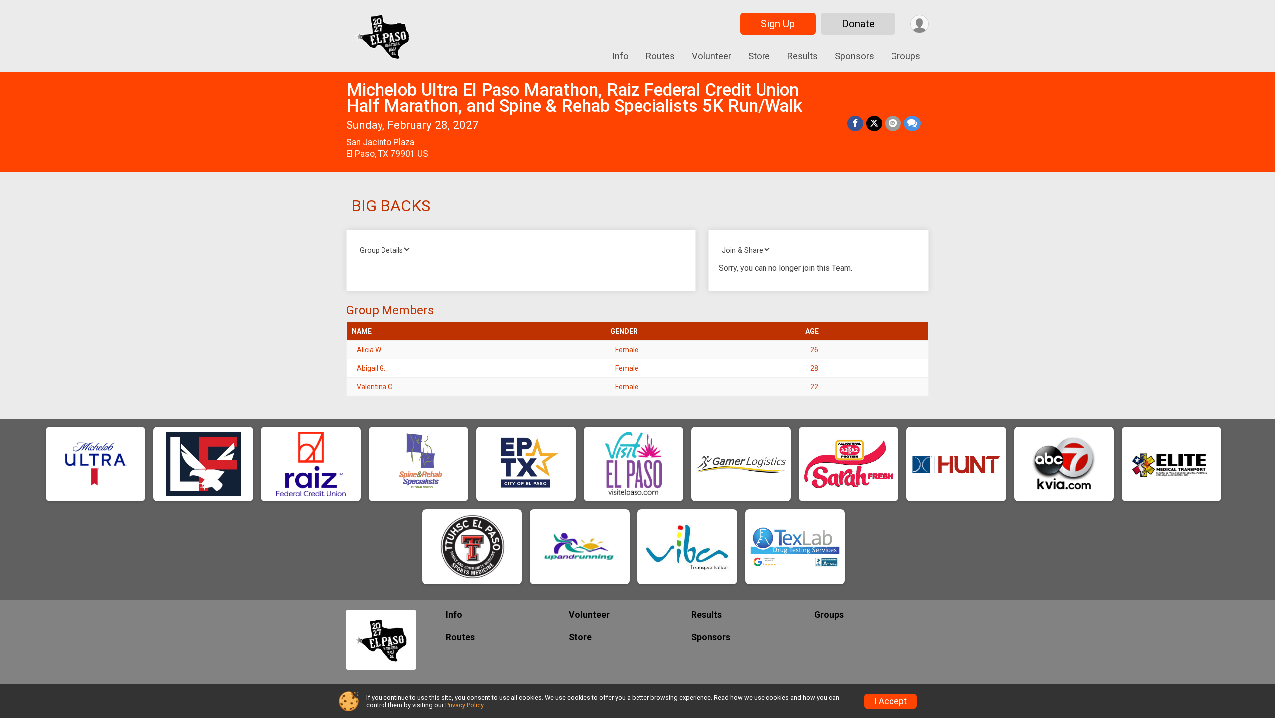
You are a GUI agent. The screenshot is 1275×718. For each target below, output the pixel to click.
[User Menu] (919, 24)
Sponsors (854, 56)
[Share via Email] (893, 123)
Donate (858, 24)
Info (620, 56)
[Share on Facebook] (855, 123)
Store (759, 56)
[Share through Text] (912, 123)
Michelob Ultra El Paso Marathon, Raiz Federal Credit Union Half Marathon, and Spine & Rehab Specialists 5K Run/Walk (574, 98)
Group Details (381, 250)
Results (802, 56)
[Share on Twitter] (874, 123)
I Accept (890, 701)
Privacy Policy (464, 705)
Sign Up (778, 24)
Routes (660, 56)
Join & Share (742, 250)
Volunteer (711, 56)
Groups (905, 56)
